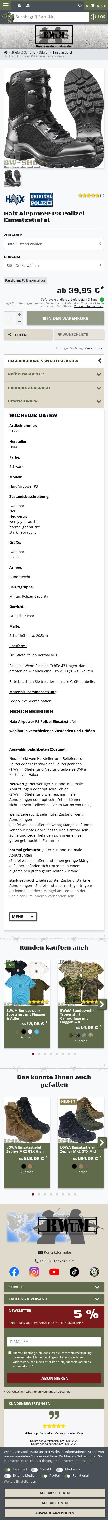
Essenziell (20, 1469)
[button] (96, 5)
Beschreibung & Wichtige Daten (43, 361)
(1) (102, 195)
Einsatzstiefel (62, 52)
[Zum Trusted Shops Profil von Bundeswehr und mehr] (94, 1272)
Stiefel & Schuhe (23, 52)
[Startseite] (54, 36)
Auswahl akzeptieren (54, 1513)
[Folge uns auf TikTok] (74, 1272)
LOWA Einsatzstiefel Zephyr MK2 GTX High (25, 1149)
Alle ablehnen (55, 1503)
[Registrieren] (29, 5)
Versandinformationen (88, 306)
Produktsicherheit (29, 388)
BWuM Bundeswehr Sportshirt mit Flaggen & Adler (25, 1014)
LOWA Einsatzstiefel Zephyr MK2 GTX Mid (78, 1149)
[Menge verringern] (19, 321)
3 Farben (81, 1172)
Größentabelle (26, 374)
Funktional (81, 1475)
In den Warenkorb (67, 318)
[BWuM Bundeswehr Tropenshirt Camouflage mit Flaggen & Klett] (81, 983)
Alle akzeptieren (55, 1493)
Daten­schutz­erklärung (36, 1460)
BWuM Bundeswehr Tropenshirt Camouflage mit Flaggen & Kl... (77, 1016)
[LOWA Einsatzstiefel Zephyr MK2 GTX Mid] (81, 1120)
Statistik (46, 1469)
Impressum (82, 1460)
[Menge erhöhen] (19, 314)
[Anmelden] (20, 5)
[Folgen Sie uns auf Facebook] (14, 1272)
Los (101, 16)
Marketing (72, 1469)
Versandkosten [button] (94, 348)
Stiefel (43, 52)
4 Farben (27, 1037)
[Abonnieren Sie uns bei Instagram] (34, 1272)
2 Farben (27, 1172)
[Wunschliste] (80, 5)
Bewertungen (23, 401)
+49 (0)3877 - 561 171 (57, 1261)
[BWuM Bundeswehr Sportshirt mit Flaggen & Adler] (27, 983)
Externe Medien (24, 1475)
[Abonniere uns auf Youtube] (54, 1272)
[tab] (54, 361)
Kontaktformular (57, 1252)
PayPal (54, 1475)
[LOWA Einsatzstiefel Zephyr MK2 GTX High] (27, 1120)
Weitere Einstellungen (20, 1481)
